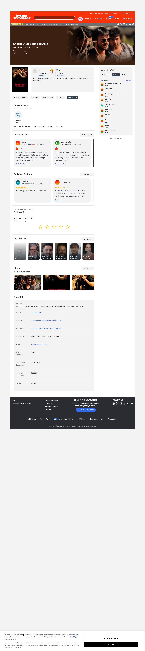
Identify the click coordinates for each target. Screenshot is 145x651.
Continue (111, 644)
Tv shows (98, 19)
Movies (88, 19)
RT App (108, 19)
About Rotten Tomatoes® (99, 13)
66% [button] (57, 70)
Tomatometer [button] (43, 73)
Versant (20, 634)
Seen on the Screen (53, 24)
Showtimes (127, 19)
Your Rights (74, 637)
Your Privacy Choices (66, 419)
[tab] (106, 75)
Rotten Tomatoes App (70, 24)
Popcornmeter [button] (59, 73)
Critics (115, 13)
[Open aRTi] (80, 18)
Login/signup (126, 13)
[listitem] (116, 84)
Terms (46, 634)
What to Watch (40, 24)
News (117, 19)
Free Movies (29, 24)
